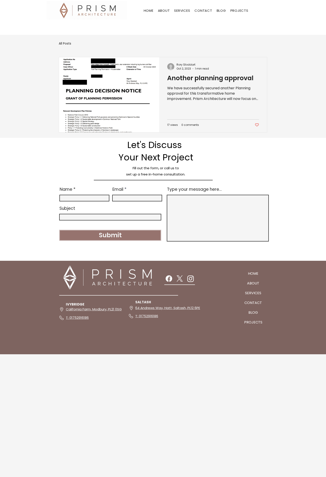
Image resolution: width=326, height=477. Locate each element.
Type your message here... (194, 189)
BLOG (253, 312)
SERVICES (253, 293)
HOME (253, 273)
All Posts (65, 43)
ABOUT (253, 283)
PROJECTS (253, 322)
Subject (67, 208)
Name (66, 189)
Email (117, 189)
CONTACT (253, 302)
